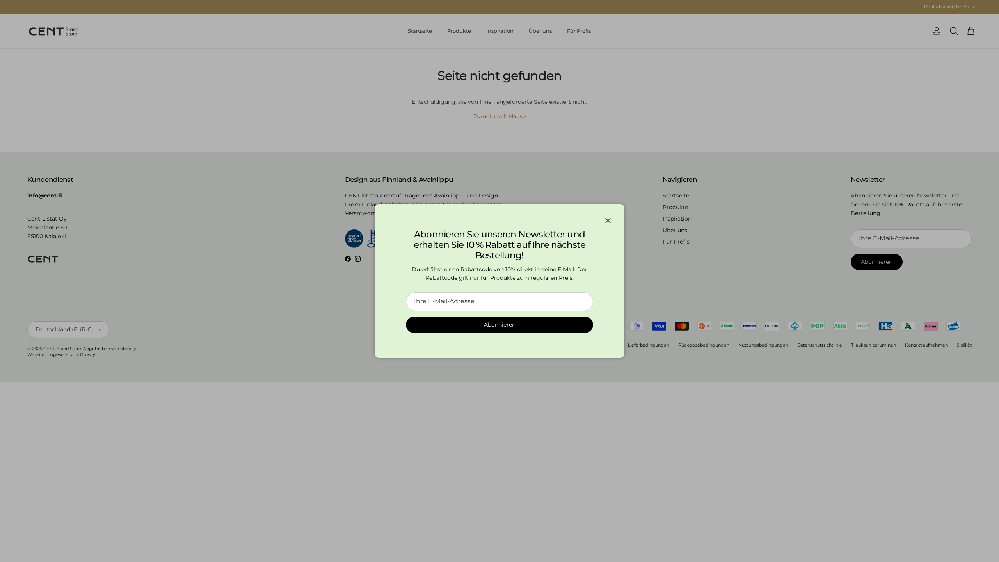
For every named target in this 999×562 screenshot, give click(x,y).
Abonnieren (499, 324)
